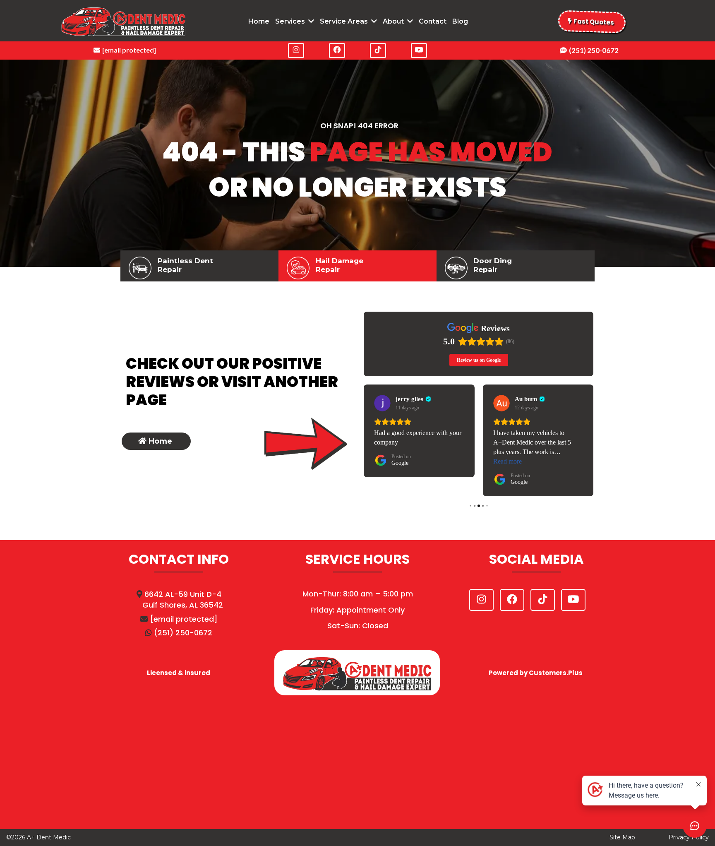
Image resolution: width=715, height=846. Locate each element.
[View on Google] (382, 403)
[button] (373, 21)
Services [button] (291, 21)
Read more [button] (507, 461)
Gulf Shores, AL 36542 (182, 605)
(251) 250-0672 (183, 632)
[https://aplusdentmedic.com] (123, 21)
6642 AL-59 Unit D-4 (182, 594)
